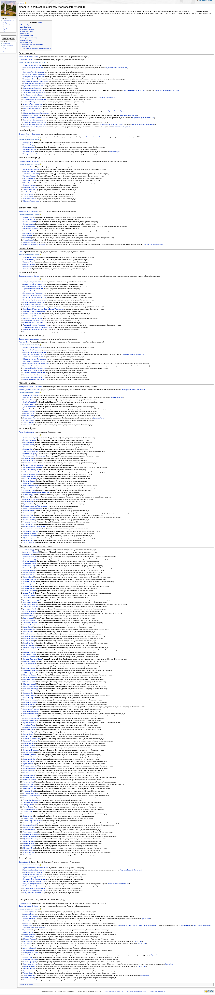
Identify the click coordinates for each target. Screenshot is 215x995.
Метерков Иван (28, 950)
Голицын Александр (30, 579)
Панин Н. (26, 497)
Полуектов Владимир (30, 750)
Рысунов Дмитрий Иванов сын (33, 883)
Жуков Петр (27, 943)
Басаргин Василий (29, 918)
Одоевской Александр (31, 718)
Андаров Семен (28, 167)
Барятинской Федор (30, 556)
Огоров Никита (28, 955)
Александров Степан (30, 395)
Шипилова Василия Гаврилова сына (167, 90)
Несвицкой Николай (30, 702)
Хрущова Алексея (149, 925)
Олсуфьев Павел (29, 725)
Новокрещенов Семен (30, 953)
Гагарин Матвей (28, 575)
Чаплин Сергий (28, 978)
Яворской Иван (28, 542)
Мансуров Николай (29, 476)
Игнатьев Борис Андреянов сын (34, 311)
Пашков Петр (27, 736)
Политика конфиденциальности (114, 991)
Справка (5, 31)
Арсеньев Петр (28, 914)
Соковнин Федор (29, 520)
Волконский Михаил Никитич (29, 57)
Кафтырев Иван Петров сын (32, 318)
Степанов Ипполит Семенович (96, 137)
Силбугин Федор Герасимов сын (34, 118)
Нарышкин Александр (30, 688)
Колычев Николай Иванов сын (33, 465)
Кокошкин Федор (29, 652)
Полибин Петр (28, 748)
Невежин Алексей (29, 185)
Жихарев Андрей (29, 937)
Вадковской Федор (29, 563)
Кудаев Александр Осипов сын (34, 877)
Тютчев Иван (27, 811)
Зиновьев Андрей (29, 629)
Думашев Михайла (29, 611)
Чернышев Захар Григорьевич (29, 161)
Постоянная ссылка (8, 52)
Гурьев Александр (29, 591)
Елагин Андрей (28, 618)
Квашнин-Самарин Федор (32, 647)
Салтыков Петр (28, 513)
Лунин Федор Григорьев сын (33, 320)
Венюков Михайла (29, 222)
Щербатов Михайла (30, 839)
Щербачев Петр (28, 540)
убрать (40, 22)
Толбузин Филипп (29, 192)
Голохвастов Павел (25, 60)
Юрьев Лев (27, 269)
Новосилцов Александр (31, 709)
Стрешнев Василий (29, 522)
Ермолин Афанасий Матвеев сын (34, 352)
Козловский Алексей (30, 463)
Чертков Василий (29, 830)
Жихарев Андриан (29, 939)
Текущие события (8, 25)
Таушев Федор (28, 973)
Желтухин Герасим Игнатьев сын (34, 307)
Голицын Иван (28, 449)
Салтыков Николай (29, 779)
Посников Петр (28, 752)
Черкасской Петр (29, 827)
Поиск (2, 34)
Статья (22, 3)
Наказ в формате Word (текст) (29, 140)
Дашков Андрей (28, 593)
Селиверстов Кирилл (30, 115)
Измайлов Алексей (29, 634)
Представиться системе (205, 0)
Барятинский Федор (30, 438)
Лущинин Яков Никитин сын (32, 106)
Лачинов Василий (29, 668)
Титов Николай (28, 807)
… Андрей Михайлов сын (32, 65)
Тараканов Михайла (30, 802)
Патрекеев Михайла (30, 959)
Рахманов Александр (30, 187)
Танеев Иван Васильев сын (32, 800)
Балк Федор (27, 554)
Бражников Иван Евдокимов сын (34, 870)
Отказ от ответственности (157, 991)
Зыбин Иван (27, 946)
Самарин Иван (28, 515)
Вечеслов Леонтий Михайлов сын (34, 298)
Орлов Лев (27, 238)
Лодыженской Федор (30, 670)
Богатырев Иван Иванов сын (33, 293)
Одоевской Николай (30, 723)
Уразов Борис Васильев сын (33, 120)
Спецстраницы (7, 48)
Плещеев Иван (28, 501)
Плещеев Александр (30, 499)
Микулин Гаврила (29, 413)
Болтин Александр (29, 440)
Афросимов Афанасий (31, 552)
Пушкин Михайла (29, 768)
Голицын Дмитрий (29, 584)
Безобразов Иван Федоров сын (33, 77)
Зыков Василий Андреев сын (33, 357)
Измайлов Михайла (30, 638)
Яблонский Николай (30, 980)
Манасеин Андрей (29, 180)
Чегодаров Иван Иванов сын (33, 893)
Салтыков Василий (29, 242)
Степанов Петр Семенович (28, 137)
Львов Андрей (28, 673)
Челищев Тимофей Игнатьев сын (34, 379)
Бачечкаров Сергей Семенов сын (34, 74)
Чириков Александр (30, 536)
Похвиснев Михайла (30, 757)
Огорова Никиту (137, 925)
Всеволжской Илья (29, 572)
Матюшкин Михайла (30, 677)
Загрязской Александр (31, 174)
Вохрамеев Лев (28, 224)
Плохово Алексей (29, 745)
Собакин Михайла (29, 517)
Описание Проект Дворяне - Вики (136, 991)
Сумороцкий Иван (29, 971)
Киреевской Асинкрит (30, 228)
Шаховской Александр (31, 201)
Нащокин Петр (28, 698)
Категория (23, 984)
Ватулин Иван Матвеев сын (32, 874)
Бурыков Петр (28, 397)
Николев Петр (28, 483)
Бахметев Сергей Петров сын (33, 67)
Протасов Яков (28, 504)
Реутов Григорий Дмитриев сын (34, 881)
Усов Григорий (28, 425)
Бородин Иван (28, 142)
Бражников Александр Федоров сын (35, 868)
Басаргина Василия (124, 925)
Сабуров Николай (29, 511)
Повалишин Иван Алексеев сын (34, 323)
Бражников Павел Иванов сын (33, 872)
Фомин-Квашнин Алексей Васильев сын (37, 327)
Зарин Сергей (28, 627)
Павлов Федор (28, 495)
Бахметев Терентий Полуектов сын (35, 70)
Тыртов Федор (28, 196)
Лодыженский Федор (30, 474)
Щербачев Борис (29, 846)
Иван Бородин (114, 152)
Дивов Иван (27, 597)
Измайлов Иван (28, 458)
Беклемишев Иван (25, 903)
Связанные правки (8, 45)
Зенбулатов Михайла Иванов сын (34, 95)
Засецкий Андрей (29, 226)
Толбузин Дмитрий (29, 190)
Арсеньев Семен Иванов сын (33, 288)
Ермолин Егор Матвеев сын (32, 354)
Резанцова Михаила (38, 927)
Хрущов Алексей (29, 975)
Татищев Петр (28, 805)
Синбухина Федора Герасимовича (143, 124)
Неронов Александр (30, 700)
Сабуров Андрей (29, 775)
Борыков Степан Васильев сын (34, 295)
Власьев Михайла (29, 400)
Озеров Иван (27, 957)
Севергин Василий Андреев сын (34, 361)
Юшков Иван (27, 850)
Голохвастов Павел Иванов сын (34, 83)
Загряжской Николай (30, 622)
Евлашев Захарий (29, 454)
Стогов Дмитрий (28, 420)
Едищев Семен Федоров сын (33, 86)
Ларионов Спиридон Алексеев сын (35, 102)
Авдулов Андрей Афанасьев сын (34, 282)
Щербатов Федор (29, 843)
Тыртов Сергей (28, 194)
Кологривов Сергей (29, 654)
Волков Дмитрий (24, 862)
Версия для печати (8, 50)
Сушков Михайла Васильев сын (34, 526)
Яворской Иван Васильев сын (33, 855)
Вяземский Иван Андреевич (28, 211)
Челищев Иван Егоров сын (32, 329)
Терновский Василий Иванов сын (34, 325)
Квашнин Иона (28, 262)
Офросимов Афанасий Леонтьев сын (36, 492)
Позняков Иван (24, 342)
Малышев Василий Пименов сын (34, 359)
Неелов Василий (29, 264)
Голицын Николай (29, 588)
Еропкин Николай (29, 620)
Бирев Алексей (28, 921)
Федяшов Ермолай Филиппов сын (34, 122)
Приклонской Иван (29, 759)
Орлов (21, 252)
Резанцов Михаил (29, 966)
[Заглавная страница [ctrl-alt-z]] (8, 8)
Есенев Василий (29, 934)
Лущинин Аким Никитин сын (32, 104)
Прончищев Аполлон (30, 964)
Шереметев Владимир (31, 834)
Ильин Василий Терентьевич (54, 309)
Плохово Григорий (29, 962)
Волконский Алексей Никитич (29, 906)
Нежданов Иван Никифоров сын (34, 879)
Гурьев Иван (146, 918)
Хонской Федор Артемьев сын (33, 377)
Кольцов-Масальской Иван (32, 659)
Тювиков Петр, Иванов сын (32, 370)
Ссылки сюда (6, 43)
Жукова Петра (197, 925)
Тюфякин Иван (28, 529)
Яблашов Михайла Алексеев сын (34, 332)
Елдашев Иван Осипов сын (32, 88)
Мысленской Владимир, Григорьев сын (36, 113)
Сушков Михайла (29, 798)
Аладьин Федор (28, 550)
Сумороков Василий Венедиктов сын (35, 363)
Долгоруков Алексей (30, 602)
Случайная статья (8, 29)
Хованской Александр (30, 531)
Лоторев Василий (29, 411)
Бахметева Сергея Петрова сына (111, 124)
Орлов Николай (28, 240)
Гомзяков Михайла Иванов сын (33, 302)
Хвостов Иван (28, 816)
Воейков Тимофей (29, 402)
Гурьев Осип (27, 930)
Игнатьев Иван (28, 632)
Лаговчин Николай (29, 663)
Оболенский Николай (30, 485)
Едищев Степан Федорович (117, 111)
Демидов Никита (29, 595)
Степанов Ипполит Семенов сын (30, 134)
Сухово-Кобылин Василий (32, 795)
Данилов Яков (28, 404)
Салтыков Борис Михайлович (153, 244)
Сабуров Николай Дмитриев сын (34, 886)
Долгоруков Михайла (30, 609)
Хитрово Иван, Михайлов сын (33, 375)
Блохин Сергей (28, 217)
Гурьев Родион (28, 932)
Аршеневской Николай (31, 169)
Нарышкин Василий (30, 691)
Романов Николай (29, 968)
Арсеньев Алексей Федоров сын (34, 286)
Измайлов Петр (28, 641)
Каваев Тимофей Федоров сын (33, 316)
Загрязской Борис (29, 178)
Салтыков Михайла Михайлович (34, 244)
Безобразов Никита (29, 79)
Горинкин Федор (28, 145)
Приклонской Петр (29, 761)
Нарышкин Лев (28, 693)
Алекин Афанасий (29, 912)
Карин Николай (28, 645)
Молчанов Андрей (29, 684)
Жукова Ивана (185, 925)
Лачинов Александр (30, 666)
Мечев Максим (28, 183)
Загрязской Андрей (29, 176)
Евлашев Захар (28, 613)
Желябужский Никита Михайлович (30, 387)
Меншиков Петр (28, 679)
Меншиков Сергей (29, 682)
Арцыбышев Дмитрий (30, 916)
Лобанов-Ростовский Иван (32, 472)
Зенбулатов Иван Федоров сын (34, 92)
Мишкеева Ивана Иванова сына (134, 90)
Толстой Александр (30, 809)
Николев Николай (29, 481)
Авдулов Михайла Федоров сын (34, 284)
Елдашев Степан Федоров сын (33, 90)
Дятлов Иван (27, 409)
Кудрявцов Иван (28, 147)
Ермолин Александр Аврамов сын (30, 339)
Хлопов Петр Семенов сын (32, 821)
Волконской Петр (29, 566)
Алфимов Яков (28, 260)
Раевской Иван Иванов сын (32, 508)
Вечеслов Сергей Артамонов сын (34, 300)
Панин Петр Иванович (26, 432)
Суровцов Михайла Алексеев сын (34, 368)
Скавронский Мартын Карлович (29, 276)
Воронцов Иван (28, 442)
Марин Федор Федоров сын (32, 108)
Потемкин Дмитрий (29, 754)
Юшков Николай (28, 852)
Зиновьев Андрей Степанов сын (34, 456)
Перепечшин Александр (31, 739)
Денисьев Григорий (29, 407)
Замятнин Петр (28, 625)
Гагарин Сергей (28, 444)
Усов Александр (28, 422)
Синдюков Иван (28, 152)
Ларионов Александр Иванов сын (34, 99)
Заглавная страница (8, 20)
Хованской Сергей (29, 533)
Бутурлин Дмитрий (29, 561)
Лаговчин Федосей (29, 948)
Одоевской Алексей (30, 720)
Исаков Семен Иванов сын (32, 313)
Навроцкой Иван (28, 233)
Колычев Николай (29, 657)
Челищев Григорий (29, 199)
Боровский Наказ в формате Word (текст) (33, 62)
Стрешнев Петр (28, 524)
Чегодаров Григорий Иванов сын (34, 890)
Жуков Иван (27, 941)
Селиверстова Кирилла (107, 97)
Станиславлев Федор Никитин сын (35, 888)
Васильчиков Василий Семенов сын (35, 81)
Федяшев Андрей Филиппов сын (116, 67)
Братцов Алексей (29, 171)
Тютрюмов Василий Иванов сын (131, 870)
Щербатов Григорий (30, 538)
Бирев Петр (27, 923)
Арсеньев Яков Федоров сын (33, 291)
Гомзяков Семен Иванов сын (33, 304)
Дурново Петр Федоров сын (32, 350)
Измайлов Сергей (29, 460)
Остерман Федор (29, 490)
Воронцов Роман (29, 570)
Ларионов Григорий (29, 231)
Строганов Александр (30, 793)
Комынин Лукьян (29, 469)
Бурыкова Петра (98, 418)
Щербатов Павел (29, 841)
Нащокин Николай (29, 479)
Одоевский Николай (30, 488)
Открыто (30, 984)
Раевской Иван (28, 770)
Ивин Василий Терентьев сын (33, 309)
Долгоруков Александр (31, 600)
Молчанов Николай (29, 149)
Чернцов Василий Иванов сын (33, 154)
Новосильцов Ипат (29, 418)
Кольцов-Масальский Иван (32, 467)
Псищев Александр (30, 766)
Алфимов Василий (29, 257)
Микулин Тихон (28, 416)
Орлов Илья (27, 235)
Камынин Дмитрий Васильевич (29, 389)
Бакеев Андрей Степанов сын (33, 347)
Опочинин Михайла (30, 727)
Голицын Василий (29, 447)
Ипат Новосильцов (117, 397)
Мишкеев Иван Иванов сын (32, 111)
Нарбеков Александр (30, 686)
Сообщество (6, 23)
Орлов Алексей (28, 729)
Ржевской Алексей (29, 773)
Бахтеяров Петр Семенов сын (33, 72)
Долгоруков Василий (30, 451)
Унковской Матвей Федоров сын (34, 373)
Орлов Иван (27, 266)
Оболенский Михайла (30, 711)
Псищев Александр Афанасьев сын (35, 506)
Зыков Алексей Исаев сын (32, 97)
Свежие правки (7, 27)
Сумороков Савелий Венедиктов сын (35, 366)
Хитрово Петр (28, 818)
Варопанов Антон (29, 219)
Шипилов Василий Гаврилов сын (34, 127)
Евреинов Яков (28, 616)
